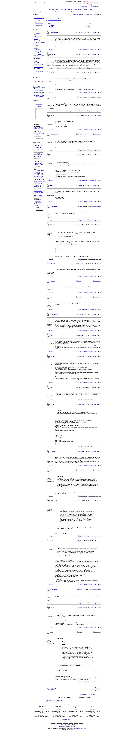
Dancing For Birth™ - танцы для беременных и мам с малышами (39, 66)
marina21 (40, 40)
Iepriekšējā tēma (83, 694)
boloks (39, 49)
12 (90, 25)
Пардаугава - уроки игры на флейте (38, 60)
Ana (39, 166)
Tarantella (39, 20)
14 (93, 25)
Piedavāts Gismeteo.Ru (67, 719)
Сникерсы (36, 144)
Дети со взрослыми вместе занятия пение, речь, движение (39, 32)
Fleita (39, 62)
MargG (40, 131)
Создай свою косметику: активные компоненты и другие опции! (39, 127)
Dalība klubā (59, 723)
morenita (40, 183)
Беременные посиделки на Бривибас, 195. (39, 56)
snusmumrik (39, 83)
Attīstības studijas (59, 18)
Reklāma (76, 723)
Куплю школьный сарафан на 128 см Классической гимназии (39, 191)
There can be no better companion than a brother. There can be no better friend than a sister (39, 94)
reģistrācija (84, 6)
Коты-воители (37, 159)
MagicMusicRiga (38, 36)
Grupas (90, 14)
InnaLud (40, 188)
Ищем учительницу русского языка (38, 52)
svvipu (39, 44)
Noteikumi (65, 723)
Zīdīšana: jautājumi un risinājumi (72, 11)
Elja (39, 58)
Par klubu (54, 11)
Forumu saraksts (50, 18)
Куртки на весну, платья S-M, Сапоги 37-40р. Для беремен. (39, 152)
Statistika (71, 723)
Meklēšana (81, 14)
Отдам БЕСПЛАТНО (39, 147)
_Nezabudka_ (41, 179)
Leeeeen (40, 145)
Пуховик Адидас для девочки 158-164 (39, 186)
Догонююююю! (39, 25)
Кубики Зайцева (37, 156)
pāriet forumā (39, 71)
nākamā (93, 27)
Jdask (39, 158)
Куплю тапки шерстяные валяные (38, 173)
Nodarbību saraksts (88, 9)
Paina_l (40, 154)
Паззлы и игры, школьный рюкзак (38, 202)
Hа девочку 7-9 (37, 205)
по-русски (38, 11)
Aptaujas (73, 724)
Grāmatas (61, 724)
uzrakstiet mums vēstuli (81, 728)
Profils (99, 14)
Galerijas (70, 9)
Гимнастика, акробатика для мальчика (37, 47)
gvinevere (40, 203)
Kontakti (81, 723)
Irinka (39, 199)
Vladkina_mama (37, 136)
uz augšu (51, 49)
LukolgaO (40, 174)
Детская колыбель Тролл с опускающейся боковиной (39, 197)
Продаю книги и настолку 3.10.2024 (38, 164)
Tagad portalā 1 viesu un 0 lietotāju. (67, 726)
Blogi (65, 9)
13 (91, 25)
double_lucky (41, 149)
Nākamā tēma (92, 694)
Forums (57, 9)
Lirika (39, 54)
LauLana (40, 207)
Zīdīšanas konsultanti (77, 9)
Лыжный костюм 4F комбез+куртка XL (38, 177)
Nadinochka (41, 170)
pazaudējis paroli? (94, 6)
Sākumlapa (51, 9)
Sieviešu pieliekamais (61, 11)
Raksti (61, 9)
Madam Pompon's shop (39, 133)
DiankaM (39, 106)
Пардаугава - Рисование (39, 42)
